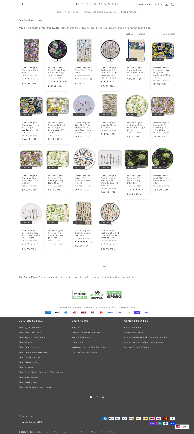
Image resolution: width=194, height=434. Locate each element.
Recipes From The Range (136, 347)
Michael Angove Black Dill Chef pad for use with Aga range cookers (57, 71)
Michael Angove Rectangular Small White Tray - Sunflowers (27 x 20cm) (56, 127)
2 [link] (105, 264)
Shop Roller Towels (28, 377)
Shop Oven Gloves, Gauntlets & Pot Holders (41, 372)
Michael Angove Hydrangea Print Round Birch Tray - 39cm (136, 126)
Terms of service (81, 432)
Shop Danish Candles (29, 357)
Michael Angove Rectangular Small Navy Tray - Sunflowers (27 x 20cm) (161, 73)
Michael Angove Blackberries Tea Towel (30, 70)
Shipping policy (97, 432)
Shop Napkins (26, 367)
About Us (76, 327)
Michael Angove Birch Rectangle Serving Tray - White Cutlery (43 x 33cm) (109, 180)
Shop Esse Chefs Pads (30, 332)
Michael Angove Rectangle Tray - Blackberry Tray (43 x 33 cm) (161, 126)
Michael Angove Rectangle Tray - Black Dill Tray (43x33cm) (135, 179)
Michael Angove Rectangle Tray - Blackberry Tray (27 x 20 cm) (31, 179)
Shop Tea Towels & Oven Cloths (35, 387)
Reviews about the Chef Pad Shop (89, 347)
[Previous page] (89, 264)
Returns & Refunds (81, 337)
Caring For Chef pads (135, 332)
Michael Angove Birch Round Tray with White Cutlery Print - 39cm (31, 234)
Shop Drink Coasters (29, 347)
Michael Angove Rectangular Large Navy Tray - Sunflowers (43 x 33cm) (30, 127)
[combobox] (182, 426)
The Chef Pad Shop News (84, 352)
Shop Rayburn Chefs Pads (32, 337)
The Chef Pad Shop (34, 432)
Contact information (115, 432)
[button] (22, 4)
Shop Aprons (25, 342)
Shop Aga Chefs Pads (30, 327)
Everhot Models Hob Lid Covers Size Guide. (146, 337)
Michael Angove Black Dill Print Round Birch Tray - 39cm (162, 179)
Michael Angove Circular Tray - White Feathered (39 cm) (83, 179)
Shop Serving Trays (29, 382)
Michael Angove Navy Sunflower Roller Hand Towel (136, 70)
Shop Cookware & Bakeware (33, 352)
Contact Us (77, 342)
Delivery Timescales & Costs (86, 332)
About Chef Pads (132, 327)
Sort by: (130, 34)
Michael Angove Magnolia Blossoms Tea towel (110, 125)
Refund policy (51, 432)
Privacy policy (66, 432)
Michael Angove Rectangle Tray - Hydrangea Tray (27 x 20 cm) (56, 179)
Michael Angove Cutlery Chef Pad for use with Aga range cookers (109, 71)
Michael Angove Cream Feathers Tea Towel (82, 233)
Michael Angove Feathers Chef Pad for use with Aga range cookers (110, 234)
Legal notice (132, 432)
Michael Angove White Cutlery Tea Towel (83, 70)
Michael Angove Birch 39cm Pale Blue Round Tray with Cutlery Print (83, 126)
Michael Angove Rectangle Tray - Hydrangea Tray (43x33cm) (56, 234)
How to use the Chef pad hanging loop (143, 342)
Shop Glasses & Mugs (29, 362)
